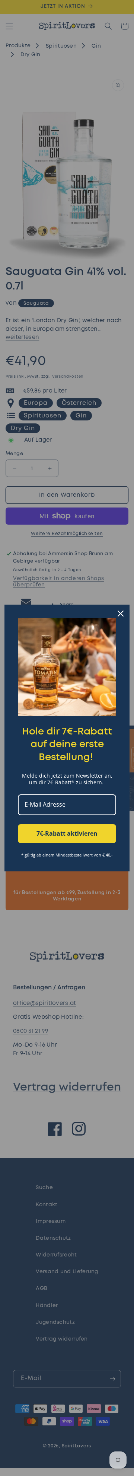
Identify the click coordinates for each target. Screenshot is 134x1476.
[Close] (121, 613)
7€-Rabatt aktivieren (67, 833)
